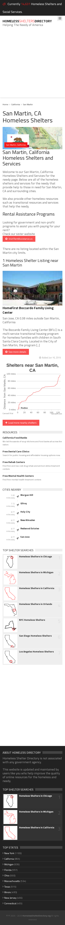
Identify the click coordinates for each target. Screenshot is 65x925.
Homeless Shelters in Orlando (35, 604)
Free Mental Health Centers (18, 475)
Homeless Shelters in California (36, 588)
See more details (16, 352)
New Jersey (10, 898)
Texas (7, 886)
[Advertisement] (32, 64)
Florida (7, 870)
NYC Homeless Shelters (32, 619)
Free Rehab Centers (14, 462)
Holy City (25, 511)
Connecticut (10, 903)
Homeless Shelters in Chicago (35, 556)
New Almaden (27, 520)
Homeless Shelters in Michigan (36, 572)
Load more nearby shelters (22, 422)
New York (9, 853)
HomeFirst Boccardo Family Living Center (28, 310)
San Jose (24, 536)
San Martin (28, 104)
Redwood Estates (29, 528)
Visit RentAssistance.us (20, 239)
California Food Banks (15, 437)
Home (5, 104)
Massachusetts (12, 881)
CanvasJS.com (56, 414)
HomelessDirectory (27, 21)
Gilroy (23, 503)
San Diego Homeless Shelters (35, 635)
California (15, 104)
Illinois (7, 892)
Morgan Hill (26, 495)
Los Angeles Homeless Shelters (36, 651)
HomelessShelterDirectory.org (36, 915)
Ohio (6, 875)
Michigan (9, 864)
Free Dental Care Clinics (16, 451)
